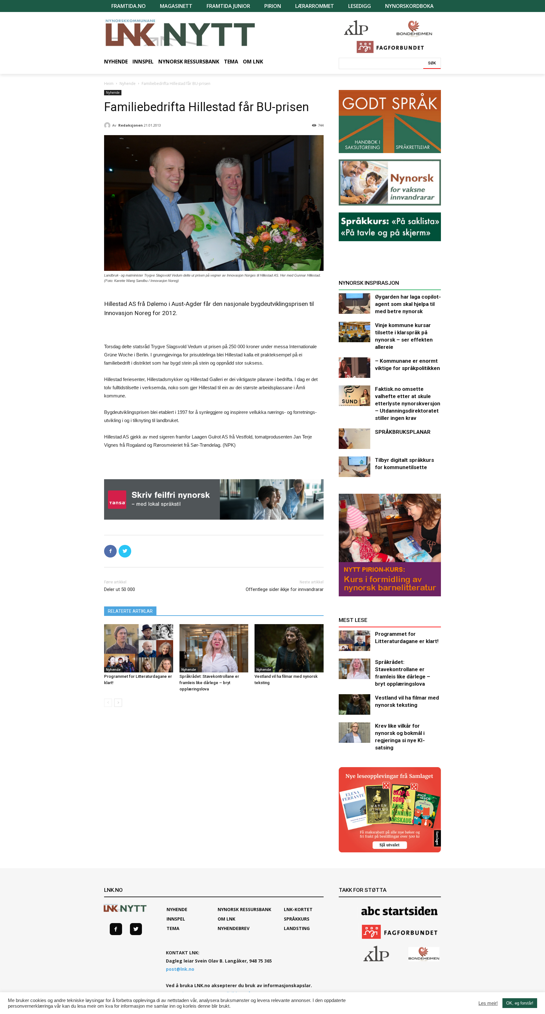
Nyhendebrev (233, 928)
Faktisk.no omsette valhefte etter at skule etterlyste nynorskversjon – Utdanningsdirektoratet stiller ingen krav (407, 403)
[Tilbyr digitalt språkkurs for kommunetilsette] (354, 466)
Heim (109, 83)
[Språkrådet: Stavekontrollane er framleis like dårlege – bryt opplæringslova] (214, 648)
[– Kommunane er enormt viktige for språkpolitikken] (354, 367)
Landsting (297, 928)
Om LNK (226, 919)
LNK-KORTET (298, 909)
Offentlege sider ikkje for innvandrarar (285, 589)
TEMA (173, 928)
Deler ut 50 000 (119, 589)
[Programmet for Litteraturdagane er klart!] (138, 648)
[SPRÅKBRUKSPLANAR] (354, 438)
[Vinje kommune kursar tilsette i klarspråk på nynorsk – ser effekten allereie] (354, 332)
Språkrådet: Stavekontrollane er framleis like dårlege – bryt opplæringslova (209, 682)
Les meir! (488, 1003)
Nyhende (128, 83)
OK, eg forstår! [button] (519, 1003)
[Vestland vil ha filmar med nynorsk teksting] (289, 648)
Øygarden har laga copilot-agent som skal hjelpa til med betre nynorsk (408, 304)
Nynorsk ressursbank (244, 909)
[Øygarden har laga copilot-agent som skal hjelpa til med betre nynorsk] (354, 303)
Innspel (176, 919)
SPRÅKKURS (296, 919)
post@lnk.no (180, 969)
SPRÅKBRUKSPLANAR (403, 432)
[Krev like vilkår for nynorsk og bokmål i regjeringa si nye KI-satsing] (354, 732)
